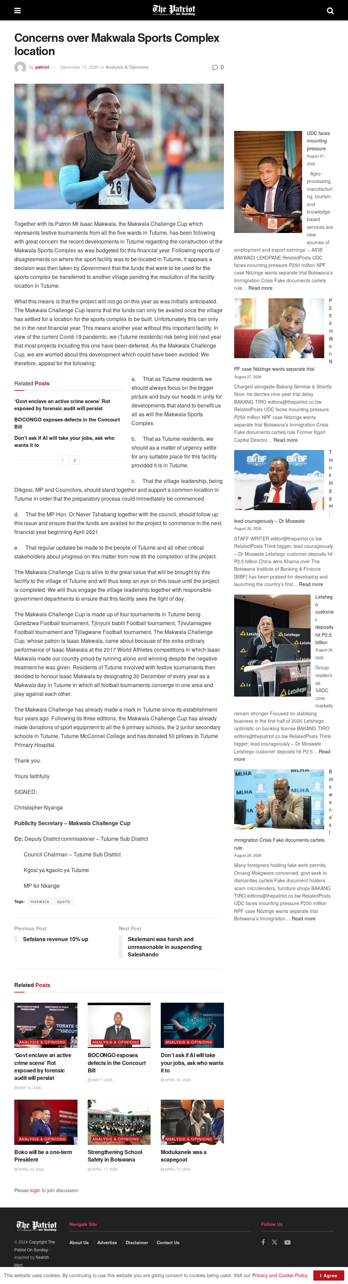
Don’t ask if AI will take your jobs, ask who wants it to (64, 441)
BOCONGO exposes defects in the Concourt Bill (67, 423)
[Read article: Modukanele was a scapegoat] (192, 1122)
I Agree (328, 1275)
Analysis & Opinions (127, 67)
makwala (39, 901)
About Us (79, 1242)
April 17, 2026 (104, 1169)
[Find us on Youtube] (287, 1242)
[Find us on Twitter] (275, 1242)
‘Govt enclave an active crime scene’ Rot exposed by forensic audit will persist (62, 404)
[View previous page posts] (62, 460)
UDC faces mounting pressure (318, 141)
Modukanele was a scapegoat (184, 1155)
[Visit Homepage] (174, 10)
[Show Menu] (17, 10)
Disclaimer (137, 1242)
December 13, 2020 (79, 67)
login (35, 1190)
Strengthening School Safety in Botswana (115, 1155)
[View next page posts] (75, 460)
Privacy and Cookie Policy (279, 1275)
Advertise (107, 1242)
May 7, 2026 (101, 1079)
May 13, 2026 (29, 1087)
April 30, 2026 (177, 1079)
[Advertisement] (284, 73)
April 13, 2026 (177, 1169)
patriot (42, 67)
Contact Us (168, 1242)
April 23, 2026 (30, 1169)
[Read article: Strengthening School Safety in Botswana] (119, 1122)
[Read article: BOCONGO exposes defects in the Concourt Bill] (119, 1025)
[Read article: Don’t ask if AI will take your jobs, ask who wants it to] (192, 1025)
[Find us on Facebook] (263, 1242)
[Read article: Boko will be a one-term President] (45, 1122)
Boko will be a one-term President (43, 1155)
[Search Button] (330, 10)
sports (63, 901)
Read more (260, 287)
